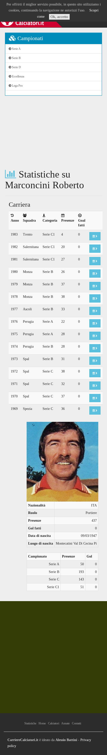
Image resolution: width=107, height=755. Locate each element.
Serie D (16, 67)
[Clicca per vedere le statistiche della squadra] (95, 236)
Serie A (16, 49)
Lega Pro (17, 85)
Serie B (16, 58)
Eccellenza (17, 76)
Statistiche (30, 723)
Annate (65, 723)
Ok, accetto (59, 17)
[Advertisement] (53, 132)
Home (42, 723)
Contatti (76, 723)
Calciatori (53, 723)
